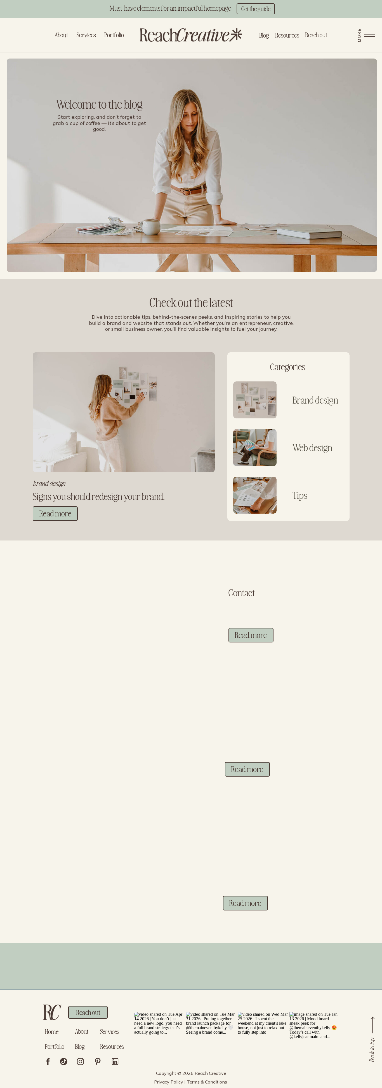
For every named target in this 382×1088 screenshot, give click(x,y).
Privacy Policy (168, 1082)
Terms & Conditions (207, 1082)
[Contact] (130, 608)
